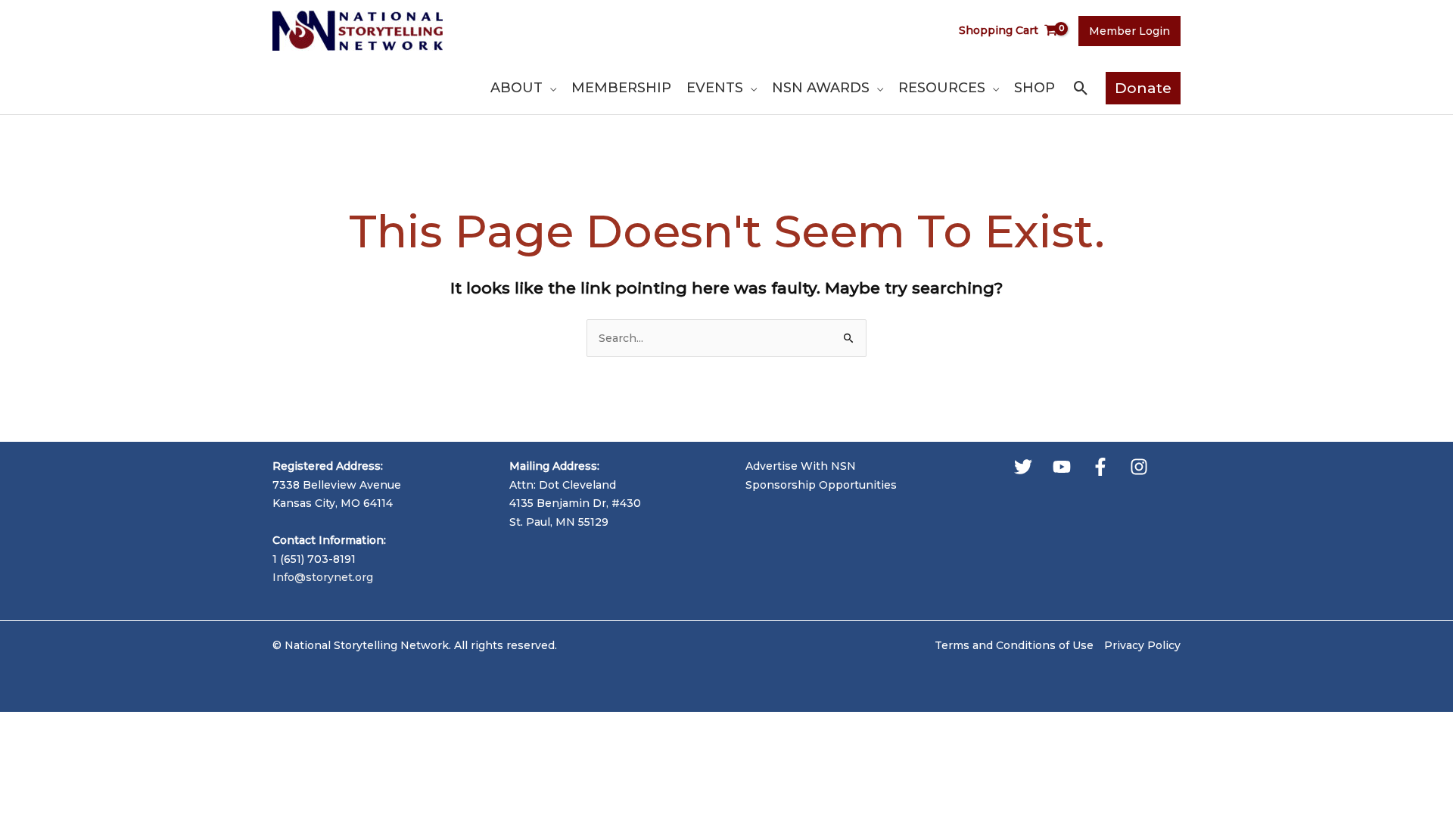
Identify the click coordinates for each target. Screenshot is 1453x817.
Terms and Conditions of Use (1014, 645)
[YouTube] (1062, 467)
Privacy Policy (1142, 645)
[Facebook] (1100, 467)
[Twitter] (1023, 467)
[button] (549, 87)
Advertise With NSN (800, 466)
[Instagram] (1139, 467)
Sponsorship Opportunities (821, 485)
